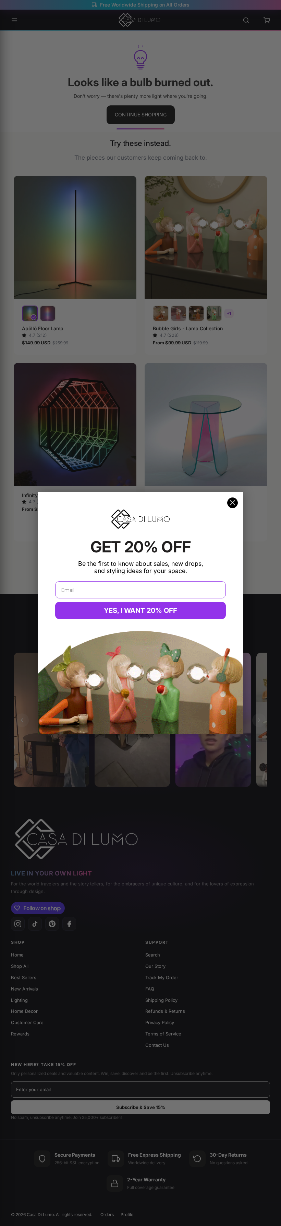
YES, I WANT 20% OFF (140, 610)
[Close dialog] (232, 502)
